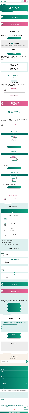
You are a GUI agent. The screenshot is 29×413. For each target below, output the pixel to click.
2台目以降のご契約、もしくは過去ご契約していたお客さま (14, 69)
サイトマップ (2, 406)
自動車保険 (3, 369)
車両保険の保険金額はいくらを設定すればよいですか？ (10, 324)
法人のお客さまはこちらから (13, 20)
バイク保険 (3, 371)
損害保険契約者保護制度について (11, 405)
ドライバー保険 (2, 399)
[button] (14, 54)
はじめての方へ (3, 378)
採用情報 (3, 388)
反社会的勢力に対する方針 (4, 405)
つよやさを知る (4, 383)
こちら (14, 57)
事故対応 (3, 376)
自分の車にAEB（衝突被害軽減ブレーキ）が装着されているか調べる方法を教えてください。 (14, 322)
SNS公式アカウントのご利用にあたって (20, 405)
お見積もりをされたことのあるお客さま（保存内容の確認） (14, 65)
